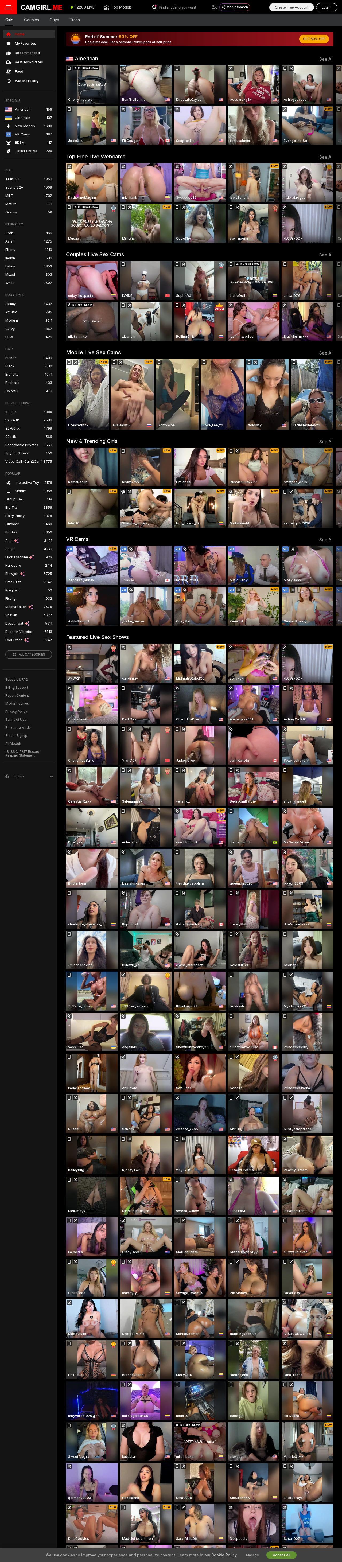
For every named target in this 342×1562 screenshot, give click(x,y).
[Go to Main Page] (41, 7)
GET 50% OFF (314, 39)
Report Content (17, 696)
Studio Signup (16, 736)
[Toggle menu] (8, 7)
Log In (327, 7)
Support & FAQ (16, 679)
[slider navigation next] (328, 105)
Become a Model (18, 728)
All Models (13, 744)
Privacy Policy (16, 712)
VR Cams (77, 539)
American (86, 58)
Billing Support (16, 688)
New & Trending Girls (92, 441)
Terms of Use (15, 720)
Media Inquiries (17, 704)
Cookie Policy (223, 1555)
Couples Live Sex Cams (95, 254)
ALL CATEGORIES (32, 654)
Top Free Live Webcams (95, 156)
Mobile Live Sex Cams (93, 352)
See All (326, 59)
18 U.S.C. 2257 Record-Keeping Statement (23, 753)
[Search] (214, 7)
